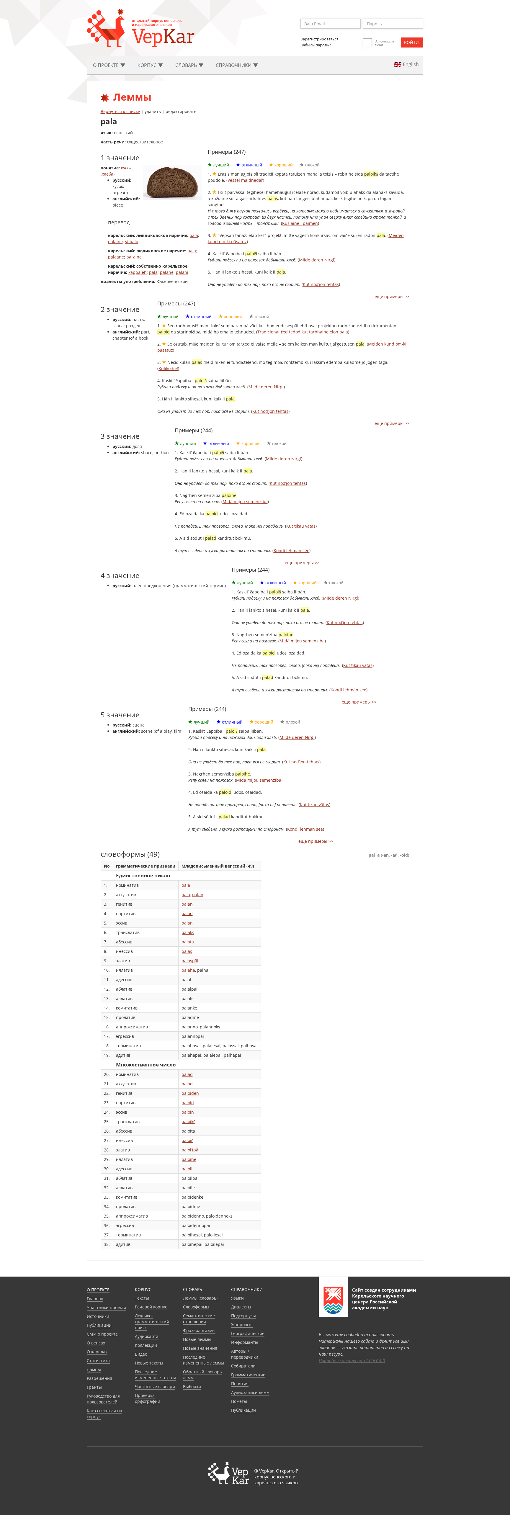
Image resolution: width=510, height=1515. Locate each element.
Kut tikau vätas (301, 526)
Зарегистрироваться (319, 39)
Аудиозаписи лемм (250, 1392)
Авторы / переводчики (244, 1354)
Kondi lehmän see (291, 550)
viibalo (131, 241)
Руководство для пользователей (103, 1399)
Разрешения (99, 1378)
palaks (188, 932)
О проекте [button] (106, 65)
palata (188, 942)
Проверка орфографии (147, 1398)
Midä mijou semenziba (245, 501)
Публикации (99, 1325)
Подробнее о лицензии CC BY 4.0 (352, 1360)
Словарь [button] (186, 65)
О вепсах (96, 1343)
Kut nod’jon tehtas (321, 284)
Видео (141, 1354)
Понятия (240, 1383)
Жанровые (242, 1324)
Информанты (244, 1342)
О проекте (98, 1290)
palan (197, 894)
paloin (188, 1112)
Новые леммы (197, 1339)
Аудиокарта (146, 1336)
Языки (237, 1298)
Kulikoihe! (168, 368)
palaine (115, 241)
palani (182, 272)
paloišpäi (191, 1150)
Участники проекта (106, 1307)
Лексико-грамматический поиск (152, 1321)
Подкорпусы (243, 1315)
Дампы (94, 1369)
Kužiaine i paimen (300, 223)
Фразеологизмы (199, 1330)
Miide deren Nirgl (316, 260)
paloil (187, 1169)
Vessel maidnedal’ (245, 180)
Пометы (239, 1401)
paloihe (189, 1159)
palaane (116, 257)
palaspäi (190, 960)
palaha (188, 970)
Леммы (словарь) (200, 1298)
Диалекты (241, 1307)
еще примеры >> (392, 296)
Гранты (94, 1387)
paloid (188, 1102)
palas (187, 951)
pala (193, 235)
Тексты (142, 1298)
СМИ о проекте (102, 1334)
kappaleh (137, 272)
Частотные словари (155, 1386)
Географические (247, 1333)
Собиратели (243, 1366)
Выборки (192, 1386)
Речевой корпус (151, 1307)
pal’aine (134, 257)
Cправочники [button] (234, 65)
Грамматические (248, 1374)
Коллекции (146, 1345)
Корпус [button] (148, 65)
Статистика (98, 1360)
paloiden (190, 1093)
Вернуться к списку (120, 111)
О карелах (97, 1351)
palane (167, 272)
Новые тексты (149, 1363)
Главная (95, 1298)
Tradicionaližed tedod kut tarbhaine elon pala (302, 332)
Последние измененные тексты (155, 1374)
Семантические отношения (199, 1318)
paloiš (187, 1140)
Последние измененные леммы (203, 1360)
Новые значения (200, 1348)
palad (187, 913)
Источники (98, 1316)
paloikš (188, 1121)
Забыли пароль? (315, 45)
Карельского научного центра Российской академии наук (378, 1302)
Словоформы (196, 1307)
